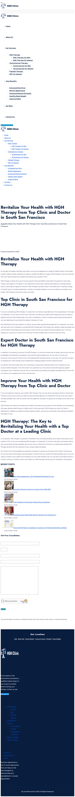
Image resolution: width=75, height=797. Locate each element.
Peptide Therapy (16, 71)
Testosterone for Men (22, 66)
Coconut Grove (40, 639)
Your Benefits (11, 81)
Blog (6, 758)
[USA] (10, 8)
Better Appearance (17, 91)
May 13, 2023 (15, 251)
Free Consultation (7, 125)
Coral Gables (56, 639)
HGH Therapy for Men (21, 58)
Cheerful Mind (15, 99)
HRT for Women (15, 74)
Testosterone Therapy (18, 63)
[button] (5, 694)
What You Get (9, 755)
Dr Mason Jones (6, 251)
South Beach (29, 639)
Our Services (11, 48)
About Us (9, 37)
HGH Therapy (14, 55)
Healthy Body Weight (17, 96)
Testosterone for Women (23, 69)
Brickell (48, 639)
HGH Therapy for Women (23, 60)
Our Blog (9, 106)
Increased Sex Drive (17, 88)
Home (8, 26)
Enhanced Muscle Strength (20, 94)
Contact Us (10, 117)
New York (21, 639)
